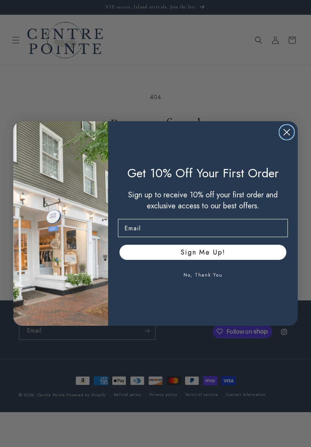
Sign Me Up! (203, 252)
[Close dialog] (287, 132)
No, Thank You (203, 275)
